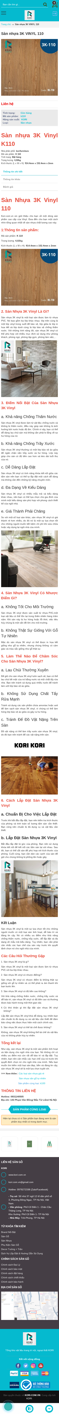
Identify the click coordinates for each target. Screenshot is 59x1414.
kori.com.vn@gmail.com (21, 1182)
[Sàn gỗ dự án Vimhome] (29, 1144)
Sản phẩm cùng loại (29, 1109)
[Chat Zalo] (29, 1408)
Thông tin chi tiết (12, 171)
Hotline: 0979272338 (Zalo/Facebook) (28, 1189)
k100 (42, 1083)
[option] (29, 1144)
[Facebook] (18, 1365)
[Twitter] (25, 1365)
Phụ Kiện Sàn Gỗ (10, 1245)
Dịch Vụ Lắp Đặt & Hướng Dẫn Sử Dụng (22, 1253)
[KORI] (30, 15)
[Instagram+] (33, 1365)
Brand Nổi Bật (8, 1232)
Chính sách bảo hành (12, 1281)
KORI (29, 1398)
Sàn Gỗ (5, 1236)
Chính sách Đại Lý (10, 1264)
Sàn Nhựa (6, 1240)
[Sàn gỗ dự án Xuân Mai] (9, 1144)
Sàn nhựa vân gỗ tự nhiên (32, 1078)
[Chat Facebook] (49, 1408)
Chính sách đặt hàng (12, 1273)
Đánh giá (8, 186)
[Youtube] (40, 1365)
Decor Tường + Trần (11, 1249)
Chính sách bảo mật (11, 1269)
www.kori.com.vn (17, 1174)
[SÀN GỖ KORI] (49, 1144)
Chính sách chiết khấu (12, 1277)
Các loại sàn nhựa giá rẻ (31, 1073)
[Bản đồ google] (29, 1306)
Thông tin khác (11, 179)
